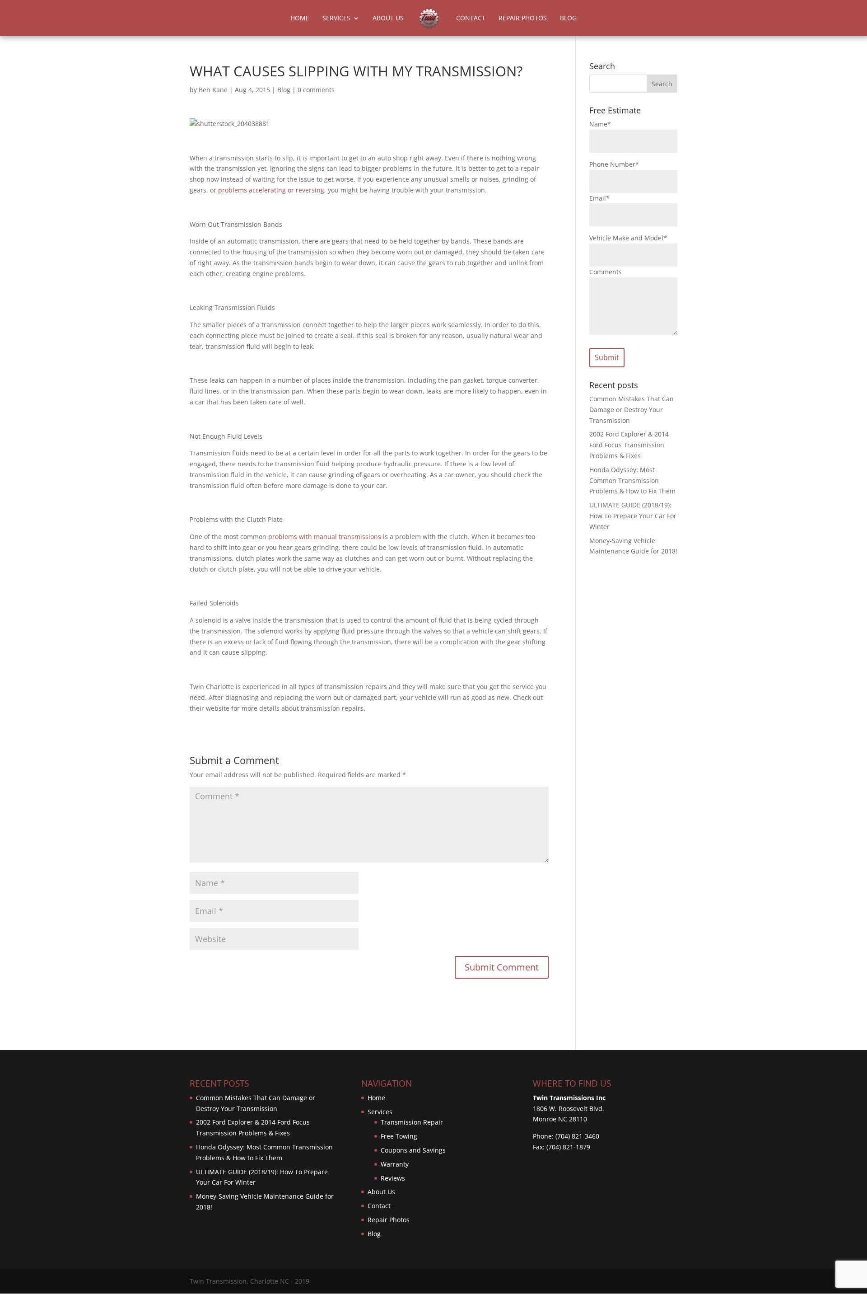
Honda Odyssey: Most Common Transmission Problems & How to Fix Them (632, 480)
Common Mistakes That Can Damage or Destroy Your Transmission (631, 409)
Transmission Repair (412, 1122)
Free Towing (399, 1136)
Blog (568, 18)
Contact (470, 18)
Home (299, 18)
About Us (388, 18)
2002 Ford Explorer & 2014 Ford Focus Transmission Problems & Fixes (629, 445)
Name (600, 124)
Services (336, 18)
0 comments (316, 89)
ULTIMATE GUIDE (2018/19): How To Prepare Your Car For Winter (632, 516)
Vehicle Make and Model (628, 238)
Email (599, 198)
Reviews (393, 1178)
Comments (605, 271)
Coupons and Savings (413, 1150)
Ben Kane (213, 89)
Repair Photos (523, 18)
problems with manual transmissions (324, 536)
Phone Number (614, 164)
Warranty (395, 1164)
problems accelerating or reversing (271, 190)
